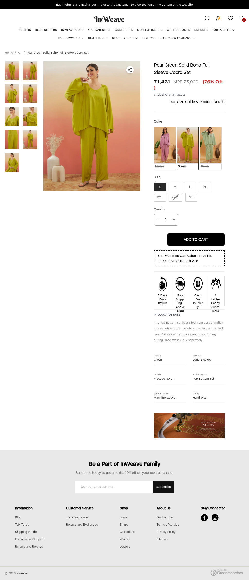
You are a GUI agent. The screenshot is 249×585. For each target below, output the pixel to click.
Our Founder (165, 517)
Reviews (148, 38)
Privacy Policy (166, 532)
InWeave (22, 573)
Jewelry (125, 546)
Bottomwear (69, 38)
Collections (148, 30)
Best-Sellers (46, 30)
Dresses (201, 30)
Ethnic (124, 524)
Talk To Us (22, 524)
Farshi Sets (123, 30)
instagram (215, 517)
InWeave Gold (72, 30)
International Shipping (29, 539)
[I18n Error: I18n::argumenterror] (12, 70)
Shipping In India (26, 532)
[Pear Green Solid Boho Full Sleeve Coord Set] (91, 126)
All (20, 52)
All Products (178, 30)
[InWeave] (109, 19)
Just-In (25, 30)
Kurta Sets (221, 30)
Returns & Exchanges (177, 38)
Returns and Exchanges (82, 524)
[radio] (165, 148)
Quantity (159, 209)
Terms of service (168, 524)
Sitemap (162, 539)
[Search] (203, 19)
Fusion (124, 517)
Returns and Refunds (29, 546)
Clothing (96, 38)
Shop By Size (122, 38)
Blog (18, 517)
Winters (125, 539)
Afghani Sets (99, 30)
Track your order (77, 517)
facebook (204, 517)
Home (9, 52)
